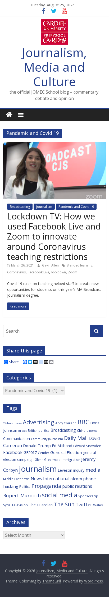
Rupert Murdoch (22, 495)
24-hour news (12, 423)
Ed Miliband (62, 445)
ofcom (76, 478)
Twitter (84, 504)
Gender (43, 453)
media (93, 469)
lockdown (58, 272)
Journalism (44, 206)
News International (50, 478)
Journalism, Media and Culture (54, 67)
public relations (77, 486)
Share (14, 362)
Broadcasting (20, 206)
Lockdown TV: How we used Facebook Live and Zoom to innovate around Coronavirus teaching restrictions (54, 236)
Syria (7, 505)
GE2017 (30, 452)
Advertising (38, 422)
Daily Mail (76, 438)
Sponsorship (88, 496)
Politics (24, 486)
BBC (83, 422)
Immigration (71, 459)
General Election (66, 452)
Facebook (12, 452)
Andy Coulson (65, 423)
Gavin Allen (51, 265)
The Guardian (41, 504)
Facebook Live (38, 272)
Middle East (12, 479)
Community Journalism (47, 439)
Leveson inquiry (71, 470)
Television (20, 505)
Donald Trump (37, 445)
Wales (98, 505)
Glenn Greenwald (48, 459)
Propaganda (46, 485)
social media (59, 495)
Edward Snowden (87, 445)
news (26, 479)
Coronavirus (16, 272)
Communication (16, 438)
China (81, 430)
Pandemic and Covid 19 (76, 206)
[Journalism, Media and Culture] (9, 115)
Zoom (72, 272)
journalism (38, 468)
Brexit (22, 431)
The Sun (64, 504)
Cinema (92, 431)
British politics (38, 430)
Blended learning (79, 265)
